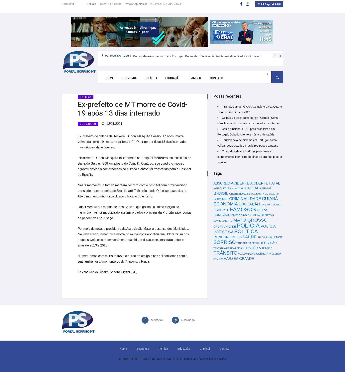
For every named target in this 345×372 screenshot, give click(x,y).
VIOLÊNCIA (261, 253)
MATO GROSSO (250, 220)
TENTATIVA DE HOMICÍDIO (228, 248)
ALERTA (236, 188)
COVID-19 (274, 194)
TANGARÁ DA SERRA (248, 243)
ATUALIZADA (251, 188)
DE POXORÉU (88, 124)
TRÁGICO (267, 248)
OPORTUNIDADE (224, 226)
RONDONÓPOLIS (227, 237)
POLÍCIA (248, 225)
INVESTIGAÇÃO (240, 215)
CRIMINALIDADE (245, 198)
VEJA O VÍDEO (245, 254)
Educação (172, 78)
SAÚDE (249, 237)
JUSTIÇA (270, 215)
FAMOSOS (243, 209)
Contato (91, 3)
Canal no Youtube (110, 3)
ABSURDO (221, 183)
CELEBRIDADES (239, 193)
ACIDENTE (240, 183)
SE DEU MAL (265, 237)
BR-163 (266, 188)
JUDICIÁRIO (257, 215)
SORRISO (224, 242)
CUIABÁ (270, 198)
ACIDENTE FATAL (265, 183)
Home (110, 78)
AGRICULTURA (222, 188)
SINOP (278, 237)
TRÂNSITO (225, 253)
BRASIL (220, 193)
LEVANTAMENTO (222, 220)
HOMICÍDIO (222, 215)
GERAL (263, 210)
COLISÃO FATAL (259, 194)
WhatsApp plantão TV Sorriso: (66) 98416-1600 (153, 3)
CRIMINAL (220, 199)
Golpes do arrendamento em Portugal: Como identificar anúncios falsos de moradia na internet (197, 56)
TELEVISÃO (268, 242)
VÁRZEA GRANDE (239, 259)
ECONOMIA (225, 203)
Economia (129, 78)
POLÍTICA (246, 231)
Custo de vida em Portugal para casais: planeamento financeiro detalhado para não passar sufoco (249, 157)
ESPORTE (221, 210)
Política (151, 78)
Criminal (195, 78)
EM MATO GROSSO (271, 204)
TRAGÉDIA (252, 248)
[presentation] (275, 55)
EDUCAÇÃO (249, 204)
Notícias (85, 97)
